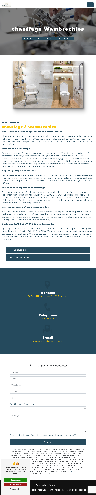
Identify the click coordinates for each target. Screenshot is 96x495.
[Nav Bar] (90, 4)
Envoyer (50, 442)
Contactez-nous (21, 257)
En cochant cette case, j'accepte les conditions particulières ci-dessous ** (43, 435)
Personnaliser (15, 489)
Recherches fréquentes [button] (48, 485)
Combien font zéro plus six (22, 404)
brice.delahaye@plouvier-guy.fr (48, 341)
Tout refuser (16, 485)
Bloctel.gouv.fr (72, 471)
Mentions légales (56, 490)
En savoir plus (20, 250)
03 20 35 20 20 (48, 319)
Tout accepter (16, 480)
